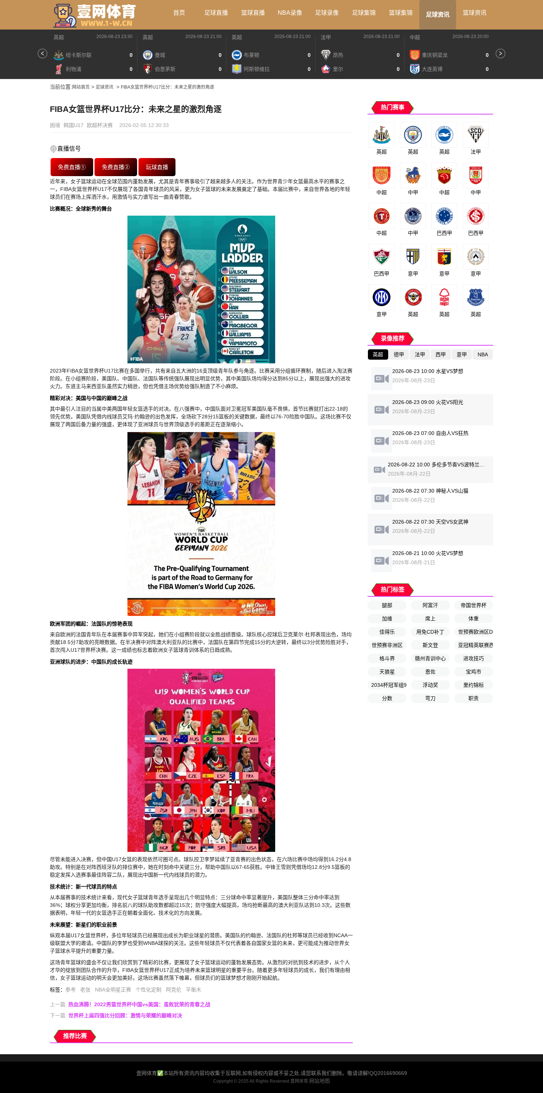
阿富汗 (430, 605)
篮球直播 (253, 13)
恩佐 (430, 672)
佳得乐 (387, 632)
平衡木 (193, 990)
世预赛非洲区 (387, 645)
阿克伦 (173, 990)
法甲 (326, 37)
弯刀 (430, 698)
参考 (70, 990)
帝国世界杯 (473, 605)
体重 (473, 618)
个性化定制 (148, 990)
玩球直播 (157, 167)
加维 (387, 618)
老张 (85, 990)
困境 (55, 125)
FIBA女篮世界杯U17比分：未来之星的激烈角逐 (167, 87)
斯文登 (430, 645)
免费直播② (116, 167)
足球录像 (327, 13)
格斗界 (387, 658)
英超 (59, 37)
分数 (387, 698)
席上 (430, 618)
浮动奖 (430, 685)
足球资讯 (438, 14)
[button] (42, 53)
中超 (415, 37)
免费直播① (72, 167)
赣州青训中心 (430, 658)
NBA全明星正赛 (113, 990)
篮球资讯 (474, 13)
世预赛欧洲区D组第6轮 (475, 632)
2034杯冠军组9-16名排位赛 (388, 685)
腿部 (387, 605)
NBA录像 (290, 13)
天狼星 (387, 672)
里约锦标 (473, 685)
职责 (473, 698)
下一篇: (116, 1015)
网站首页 (81, 87)
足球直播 (216, 13)
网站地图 (319, 1081)
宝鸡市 (473, 672)
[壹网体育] (96, 15)
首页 (179, 13)
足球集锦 (364, 13)
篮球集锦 (401, 13)
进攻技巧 (473, 658)
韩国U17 (73, 125)
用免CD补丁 (430, 632)
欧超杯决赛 (100, 125)
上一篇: (130, 1004)
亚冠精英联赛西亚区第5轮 (475, 645)
